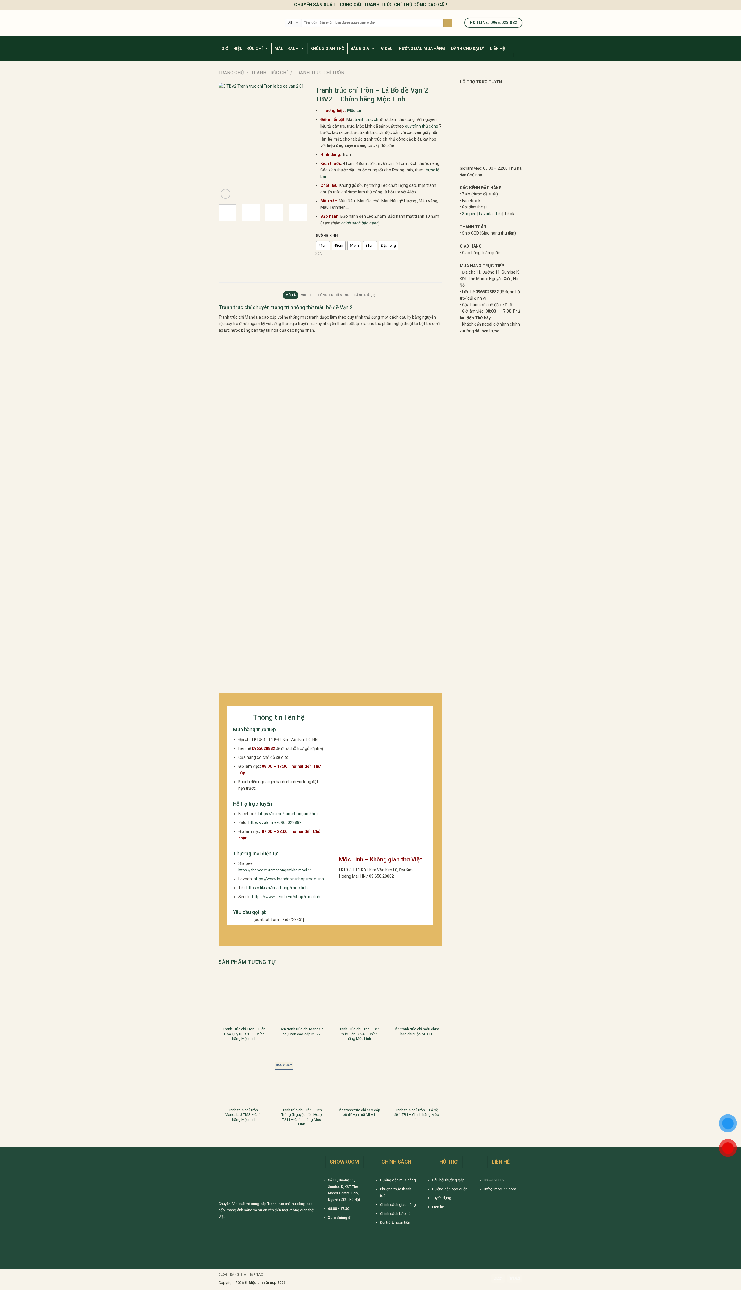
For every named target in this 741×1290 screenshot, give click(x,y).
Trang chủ (231, 72)
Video (306, 295)
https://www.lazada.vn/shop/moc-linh (289, 878)
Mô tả (290, 295)
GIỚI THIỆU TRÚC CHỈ (242, 48)
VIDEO (387, 48)
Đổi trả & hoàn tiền (395, 1222)
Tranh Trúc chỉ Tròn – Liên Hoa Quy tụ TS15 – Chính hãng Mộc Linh (244, 1034)
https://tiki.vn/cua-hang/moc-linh (277, 887)
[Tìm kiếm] (447, 23)
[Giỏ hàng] (519, 55)
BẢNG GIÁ (360, 48)
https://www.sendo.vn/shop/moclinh (286, 896)
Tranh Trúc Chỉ (269, 72)
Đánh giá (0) (364, 295)
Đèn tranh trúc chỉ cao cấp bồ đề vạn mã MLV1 (358, 1112)
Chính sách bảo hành (397, 1213)
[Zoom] (225, 194)
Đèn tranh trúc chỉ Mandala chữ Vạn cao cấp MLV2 (302, 1031)
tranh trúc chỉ (367, 119)
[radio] (323, 245)
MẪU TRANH (286, 48)
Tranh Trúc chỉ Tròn (319, 72)
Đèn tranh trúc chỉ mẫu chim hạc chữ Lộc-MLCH (416, 1031)
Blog (223, 1274)
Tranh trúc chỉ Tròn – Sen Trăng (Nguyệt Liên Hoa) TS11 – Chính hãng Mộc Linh (301, 1117)
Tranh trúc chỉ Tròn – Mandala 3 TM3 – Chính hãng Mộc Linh (244, 1115)
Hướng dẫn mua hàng (398, 1180)
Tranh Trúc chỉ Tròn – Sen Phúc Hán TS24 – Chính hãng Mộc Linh (359, 1034)
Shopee (469, 213)
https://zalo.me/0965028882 (275, 822)
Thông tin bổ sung (333, 295)
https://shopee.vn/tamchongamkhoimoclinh (275, 870)
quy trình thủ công (421, 126)
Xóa (318, 254)
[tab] (290, 295)
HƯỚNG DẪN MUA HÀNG (422, 48)
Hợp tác (256, 1274)
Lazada (486, 213)
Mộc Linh (356, 110)
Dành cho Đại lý (467, 48)
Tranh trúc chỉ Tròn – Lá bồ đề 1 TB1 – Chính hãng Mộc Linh (416, 1115)
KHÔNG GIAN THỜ (327, 48)
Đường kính (327, 235)
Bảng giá (238, 1274)
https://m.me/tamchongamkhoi (288, 813)
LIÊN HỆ (497, 48)
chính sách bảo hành (359, 223)
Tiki (498, 213)
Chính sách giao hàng (398, 1204)
